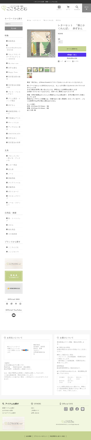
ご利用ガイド (35, 410)
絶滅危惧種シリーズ (13, 112)
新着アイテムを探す (8, 408)
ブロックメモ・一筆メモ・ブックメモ (13, 158)
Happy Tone (13, 72)
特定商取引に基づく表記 (57, 436)
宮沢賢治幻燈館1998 (13, 86)
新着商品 (11, 41)
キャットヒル (13, 122)
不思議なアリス (14, 118)
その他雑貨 (12, 234)
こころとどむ (13, 247)
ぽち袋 (11, 169)
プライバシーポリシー (40, 436)
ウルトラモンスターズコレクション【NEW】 (13, 57)
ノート (11, 174)
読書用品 (11, 187)
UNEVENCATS (14, 134)
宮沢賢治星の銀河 (13, 78)
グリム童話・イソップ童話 (13, 100)
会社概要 (28, 436)
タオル (11, 225)
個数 (59, 39)
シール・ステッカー (13, 204)
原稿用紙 (11, 178)
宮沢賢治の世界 (14, 142)
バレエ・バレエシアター (13, 93)
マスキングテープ (13, 197)
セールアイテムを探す (9, 413)
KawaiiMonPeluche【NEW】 (14, 49)
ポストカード (13, 191)
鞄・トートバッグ (13, 219)
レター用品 (12, 165)
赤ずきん (11, 105)
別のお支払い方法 (72, 58)
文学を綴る (12, 68)
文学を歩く (12, 138)
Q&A (32, 408)
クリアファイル (14, 183)
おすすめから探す (7, 410)
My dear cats (13, 63)
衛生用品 (11, 229)
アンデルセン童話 (13, 128)
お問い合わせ (35, 413)
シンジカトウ (13, 252)
